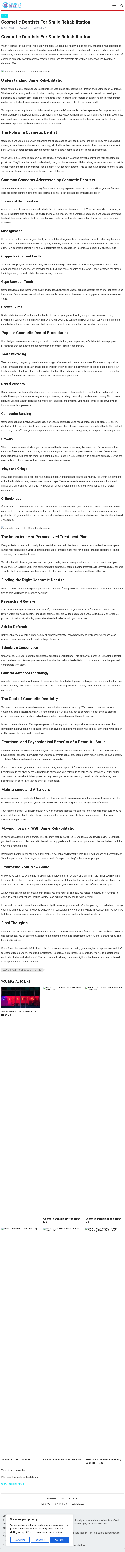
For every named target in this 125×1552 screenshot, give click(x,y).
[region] (39, 1530)
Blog (4, 16)
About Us (45, 1504)
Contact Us (61, 1504)
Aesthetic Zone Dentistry (15, 1459)
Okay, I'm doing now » (12, 1483)
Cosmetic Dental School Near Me (62, 1459)
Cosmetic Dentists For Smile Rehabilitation (22, 970)
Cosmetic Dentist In (68, 1498)
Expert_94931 (7, 28)
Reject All (40, 1540)
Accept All (59, 1540)
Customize (20, 1540)
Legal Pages (78, 1504)
